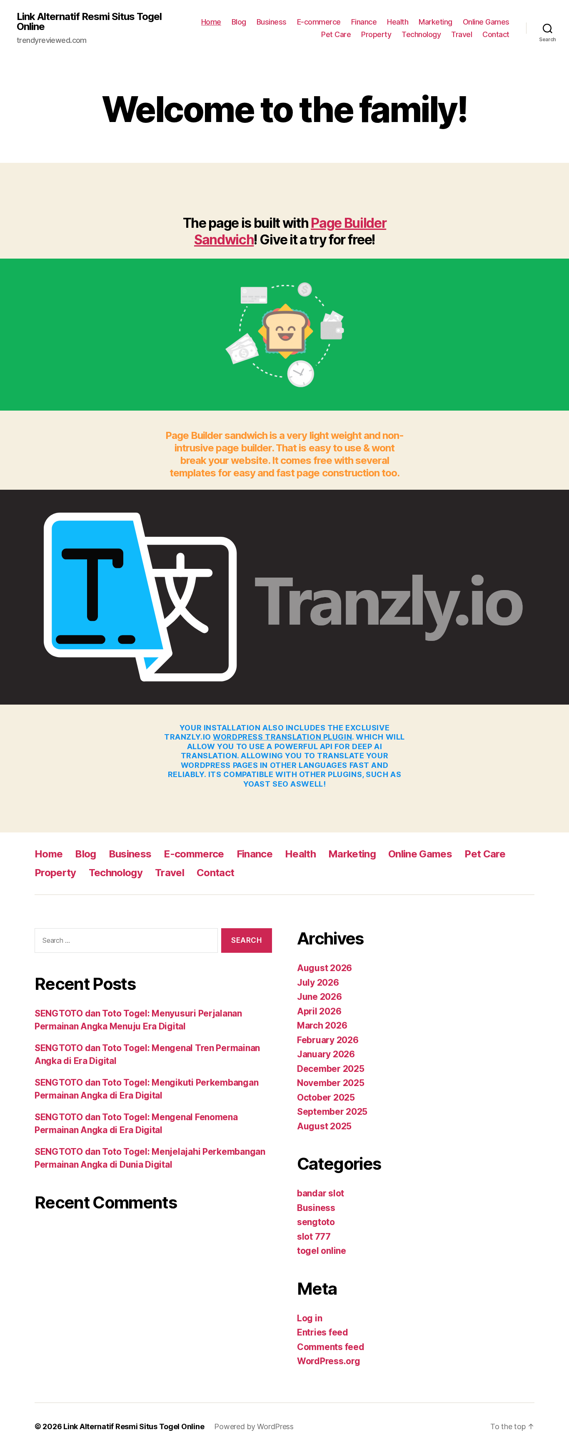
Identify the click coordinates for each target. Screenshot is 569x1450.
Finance (364, 21)
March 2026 (322, 1025)
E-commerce (319, 21)
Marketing (435, 21)
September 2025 (332, 1111)
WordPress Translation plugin (282, 736)
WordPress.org (328, 1361)
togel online (321, 1251)
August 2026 (324, 968)
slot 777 (314, 1236)
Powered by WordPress (254, 1426)
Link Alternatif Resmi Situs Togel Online (89, 22)
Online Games (486, 21)
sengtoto (316, 1222)
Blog (239, 21)
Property (376, 34)
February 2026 (328, 1040)
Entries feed (322, 1332)
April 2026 (319, 1011)
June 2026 (319, 997)
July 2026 (318, 982)
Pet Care (336, 34)
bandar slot (320, 1193)
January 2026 (326, 1054)
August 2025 (324, 1126)
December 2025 (330, 1069)
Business (272, 21)
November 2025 (330, 1083)
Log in (309, 1318)
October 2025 (326, 1097)
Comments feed (330, 1347)
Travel (461, 34)
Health (397, 21)
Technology (421, 34)
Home (211, 21)
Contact (495, 34)
